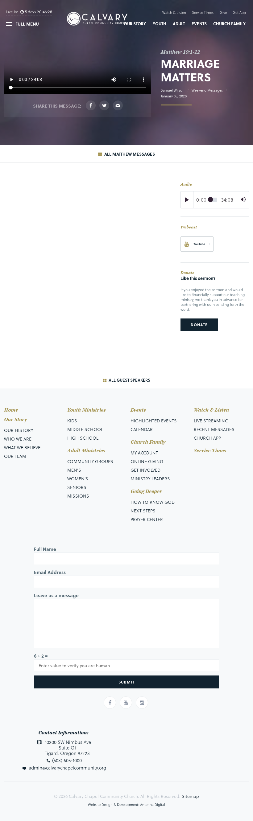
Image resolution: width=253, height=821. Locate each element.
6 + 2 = (41, 655)
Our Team (15, 456)
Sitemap (190, 796)
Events (199, 24)
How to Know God (153, 502)
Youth (159, 24)
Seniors (76, 487)
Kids (72, 420)
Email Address (50, 572)
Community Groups (90, 461)
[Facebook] (91, 105)
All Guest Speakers (129, 380)
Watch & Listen (174, 12)
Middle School (85, 429)
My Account (144, 452)
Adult (179, 24)
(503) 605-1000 (67, 760)
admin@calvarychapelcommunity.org (67, 767)
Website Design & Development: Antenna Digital (126, 804)
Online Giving (147, 461)
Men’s (74, 470)
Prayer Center (147, 519)
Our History (18, 430)
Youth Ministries (86, 410)
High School (82, 438)
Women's (77, 478)
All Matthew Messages (129, 154)
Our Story (135, 24)
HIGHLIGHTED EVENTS (154, 420)
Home (11, 410)
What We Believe (22, 447)
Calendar (142, 429)
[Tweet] (104, 105)
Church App (207, 438)
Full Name (45, 549)
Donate (199, 324)
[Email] (118, 105)
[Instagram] (142, 702)
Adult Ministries (86, 451)
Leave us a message (56, 595)
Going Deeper (146, 491)
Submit (126, 682)
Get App (239, 12)
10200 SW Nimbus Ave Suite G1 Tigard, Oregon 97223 (67, 747)
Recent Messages (214, 429)
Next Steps (143, 510)
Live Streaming (211, 420)
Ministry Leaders (150, 478)
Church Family (229, 24)
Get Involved (145, 470)
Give (223, 12)
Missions (78, 496)
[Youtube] (126, 702)
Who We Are (17, 439)
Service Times (203, 12)
